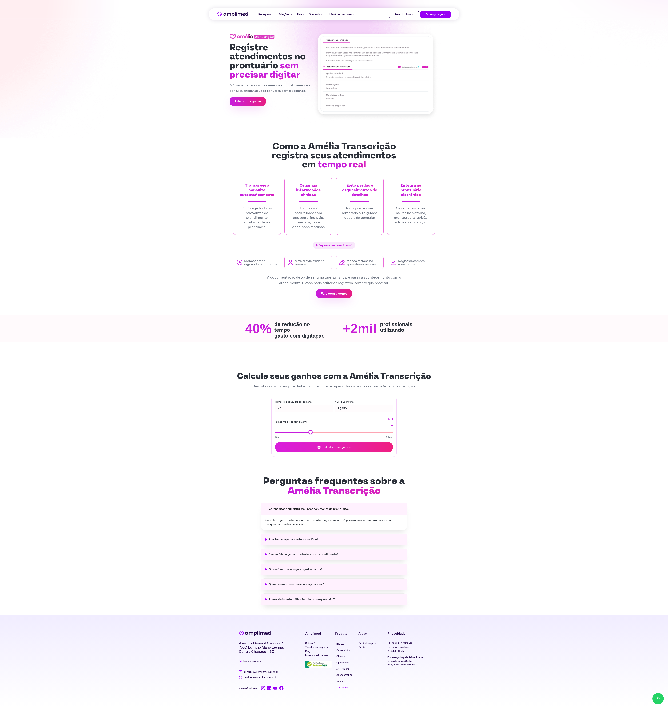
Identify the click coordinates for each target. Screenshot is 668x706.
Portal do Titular (396, 651)
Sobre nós (310, 643)
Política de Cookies (398, 647)
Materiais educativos (316, 655)
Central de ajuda (367, 643)
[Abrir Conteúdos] (324, 14)
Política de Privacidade (400, 643)
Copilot (340, 681)
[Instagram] (263, 688)
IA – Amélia (342, 669)
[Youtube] (275, 688)
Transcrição (342, 687)
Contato (363, 647)
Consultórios (343, 650)
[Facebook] (281, 688)
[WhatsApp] (658, 698)
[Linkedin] (269, 688)
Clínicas (340, 656)
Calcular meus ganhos (337, 447)
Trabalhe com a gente (317, 647)
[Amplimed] (255, 633)
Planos (340, 644)
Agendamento (344, 675)
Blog (307, 651)
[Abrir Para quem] (273, 14)
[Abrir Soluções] (291, 14)
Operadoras (342, 662)
